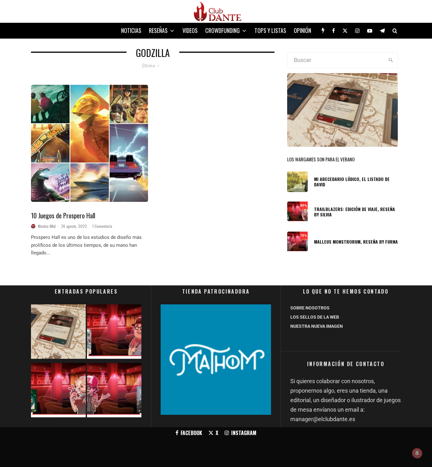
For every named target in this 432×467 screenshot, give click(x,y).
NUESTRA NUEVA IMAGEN (316, 326)
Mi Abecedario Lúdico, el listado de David (352, 182)
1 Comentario (102, 226)
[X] (345, 31)
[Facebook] (333, 31)
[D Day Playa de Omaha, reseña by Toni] (114, 333)
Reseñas (158, 30)
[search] (391, 60)
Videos (190, 30)
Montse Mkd (47, 226)
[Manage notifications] (417, 453)
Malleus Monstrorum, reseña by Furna (356, 242)
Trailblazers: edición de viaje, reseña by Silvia (354, 212)
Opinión (302, 30)
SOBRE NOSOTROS (310, 307)
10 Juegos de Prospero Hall (63, 215)
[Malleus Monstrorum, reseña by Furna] (114, 391)
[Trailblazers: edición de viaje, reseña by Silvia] (58, 391)
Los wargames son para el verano (321, 159)
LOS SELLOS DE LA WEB (314, 317)
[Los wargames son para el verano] (58, 333)
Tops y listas (270, 30)
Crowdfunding (222, 30)
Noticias (131, 30)
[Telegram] (382, 31)
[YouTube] (369, 31)
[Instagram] (357, 31)
